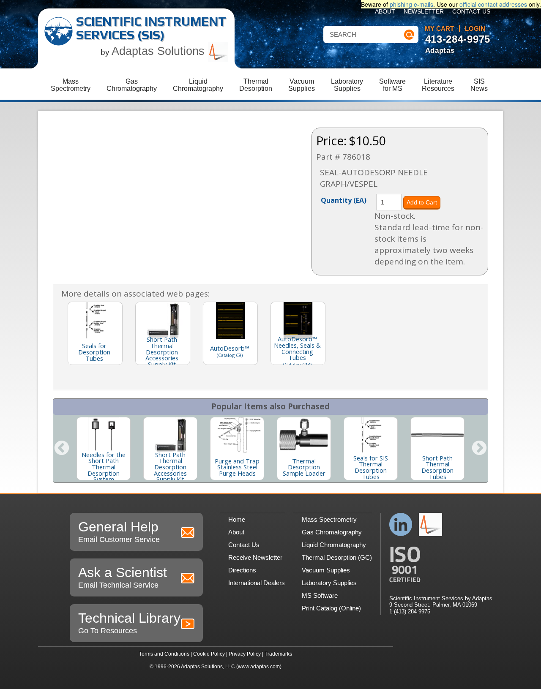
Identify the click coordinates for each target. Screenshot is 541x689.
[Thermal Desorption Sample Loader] (304, 435)
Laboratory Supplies (329, 582)
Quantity (343, 200)
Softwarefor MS (392, 85)
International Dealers (256, 582)
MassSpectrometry (70, 85)
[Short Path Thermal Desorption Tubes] (437, 435)
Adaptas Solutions (160, 51)
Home (236, 519)
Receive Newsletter (255, 557)
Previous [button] (61, 448)
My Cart (439, 28)
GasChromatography (132, 85)
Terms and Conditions (164, 654)
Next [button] (479, 448)
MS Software (320, 595)
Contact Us (471, 11)
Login (475, 28)
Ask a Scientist (122, 577)
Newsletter (424, 11)
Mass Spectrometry (329, 519)
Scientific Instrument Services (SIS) (151, 28)
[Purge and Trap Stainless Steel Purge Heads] (237, 435)
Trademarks (278, 654)
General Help (119, 531)
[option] (104, 448)
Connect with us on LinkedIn (401, 524)
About (385, 11)
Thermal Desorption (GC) (337, 557)
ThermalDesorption (255, 85)
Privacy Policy (245, 654)
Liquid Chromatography (334, 544)
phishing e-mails (411, 4)
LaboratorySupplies (347, 85)
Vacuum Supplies (326, 570)
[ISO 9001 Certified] (440, 565)
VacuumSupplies (301, 85)
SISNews (479, 85)
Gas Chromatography (332, 532)
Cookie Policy (209, 654)
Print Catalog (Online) (331, 608)
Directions (242, 570)
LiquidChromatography (198, 85)
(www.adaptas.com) (258, 667)
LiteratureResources (438, 85)
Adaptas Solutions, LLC (208, 667)
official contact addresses (493, 4)
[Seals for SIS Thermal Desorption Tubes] (370, 435)
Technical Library (129, 622)
